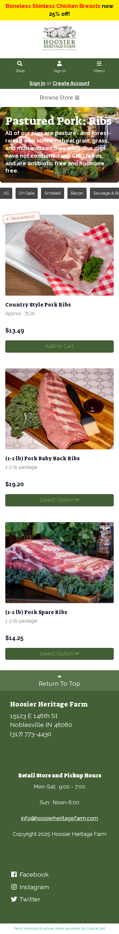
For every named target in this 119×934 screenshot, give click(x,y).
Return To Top (59, 683)
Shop (20, 70)
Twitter (29, 899)
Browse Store (57, 97)
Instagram (33, 887)
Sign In (60, 70)
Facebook (33, 874)
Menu (99, 70)
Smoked (52, 193)
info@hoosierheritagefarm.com (59, 818)
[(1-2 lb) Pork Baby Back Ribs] (59, 408)
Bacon (77, 193)
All (6, 193)
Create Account (71, 83)
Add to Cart (59, 346)
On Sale (26, 193)
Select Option (57, 500)
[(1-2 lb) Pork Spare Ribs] (59, 562)
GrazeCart (96, 928)
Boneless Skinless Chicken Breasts (53, 6)
